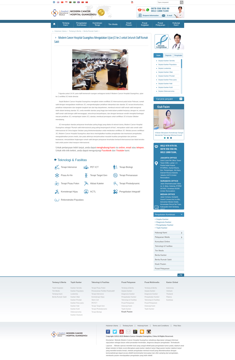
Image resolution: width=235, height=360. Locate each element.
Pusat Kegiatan (144, 24)
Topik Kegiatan (57, 288)
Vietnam (169, 291)
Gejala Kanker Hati (165, 84)
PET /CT (94, 167)
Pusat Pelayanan (160, 24)
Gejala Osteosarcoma (166, 91)
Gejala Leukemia (164, 68)
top (181, 275)
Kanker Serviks (76, 288)
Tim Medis (113, 24)
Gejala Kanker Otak (165, 72)
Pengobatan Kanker (164, 225)
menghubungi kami (105, 147)
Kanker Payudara (77, 291)
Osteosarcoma (76, 312)
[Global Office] (54, 2)
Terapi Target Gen (98, 175)
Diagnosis (168, 55)
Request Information (151, 15)
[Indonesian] (66, 2)
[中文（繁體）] (87, 2)
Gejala (158, 55)
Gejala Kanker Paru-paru (167, 80)
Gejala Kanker (162, 219)
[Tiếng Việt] (62, 2)
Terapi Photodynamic (129, 183)
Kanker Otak (75, 297)
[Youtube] (122, 332)
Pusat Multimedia (152, 282)
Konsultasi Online (162, 241)
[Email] (128, 332)
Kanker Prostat (76, 300)
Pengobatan (178, 55)
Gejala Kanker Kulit (165, 87)
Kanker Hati (75, 306)
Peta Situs (177, 326)
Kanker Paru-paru (77, 303)
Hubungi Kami (176, 24)
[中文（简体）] (82, 2)
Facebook (106, 150)
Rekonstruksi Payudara (72, 200)
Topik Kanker (161, 228)
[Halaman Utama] (54, 24)
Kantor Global (172, 282)
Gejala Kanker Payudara (167, 64)
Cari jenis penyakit (164, 99)
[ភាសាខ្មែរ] (78, 2)
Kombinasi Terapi (97, 24)
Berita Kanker (161, 255)
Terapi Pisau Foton (70, 183)
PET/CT (94, 303)
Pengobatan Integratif (129, 191)
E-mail (169, 15)
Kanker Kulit (75, 309)
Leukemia (74, 294)
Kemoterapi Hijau (69, 191)
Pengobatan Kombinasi (81, 24)
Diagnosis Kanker (163, 222)
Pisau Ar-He (67, 175)
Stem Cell (95, 300)
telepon (140, 147)
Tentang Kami (65, 24)
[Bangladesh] (70, 2)
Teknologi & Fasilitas (72, 160)
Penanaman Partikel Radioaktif (103, 291)
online (122, 147)
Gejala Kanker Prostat (166, 76)
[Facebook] (108, 332)
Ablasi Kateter (97, 183)
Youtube (120, 150)
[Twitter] (115, 332)
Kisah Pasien (129, 24)
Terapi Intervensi (69, 167)
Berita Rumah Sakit (163, 259)
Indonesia (170, 288)
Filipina (169, 297)
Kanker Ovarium (77, 315)
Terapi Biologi (126, 167)
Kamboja (169, 300)
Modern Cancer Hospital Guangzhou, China (140, 336)
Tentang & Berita (59, 282)
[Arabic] (74, 2)
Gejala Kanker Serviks (166, 61)
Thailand (169, 294)
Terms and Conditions (161, 326)
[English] (58, 2)
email (128, 147)
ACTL (93, 191)
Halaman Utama (112, 326)
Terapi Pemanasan (128, 175)
